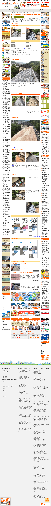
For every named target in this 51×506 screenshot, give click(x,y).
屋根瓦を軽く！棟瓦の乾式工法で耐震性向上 (45, 215)
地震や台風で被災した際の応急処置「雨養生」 (6, 140)
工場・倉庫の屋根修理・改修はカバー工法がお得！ (45, 284)
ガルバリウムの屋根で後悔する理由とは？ (6, 200)
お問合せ (4, 307)
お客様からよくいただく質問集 (38, 378)
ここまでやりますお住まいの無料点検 (40, 10)
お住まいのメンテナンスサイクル (38, 461)
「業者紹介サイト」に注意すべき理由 (45, 268)
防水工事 (45, 66)
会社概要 (46, 10)
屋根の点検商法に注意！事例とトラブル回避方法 (45, 258)
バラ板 (29, 111)
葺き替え (24, 48)
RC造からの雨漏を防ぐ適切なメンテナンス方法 (40, 450)
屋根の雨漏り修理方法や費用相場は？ (6, 214)
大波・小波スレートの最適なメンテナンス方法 (6, 131)
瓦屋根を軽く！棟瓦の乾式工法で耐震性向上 (39, 440)
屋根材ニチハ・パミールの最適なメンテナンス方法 (45, 191)
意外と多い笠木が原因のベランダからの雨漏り (6, 102)
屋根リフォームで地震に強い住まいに (23, 387)
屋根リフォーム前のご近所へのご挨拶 (44, 245)
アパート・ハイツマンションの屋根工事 (45, 297)
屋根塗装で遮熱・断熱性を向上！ (38, 437)
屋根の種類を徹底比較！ (44, 172)
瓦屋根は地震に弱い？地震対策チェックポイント (45, 218)
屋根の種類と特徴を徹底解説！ (5, 81)
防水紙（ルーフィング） (31, 163)
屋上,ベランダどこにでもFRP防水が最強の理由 (6, 115)
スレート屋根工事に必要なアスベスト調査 (39, 445)
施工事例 (16, 10)
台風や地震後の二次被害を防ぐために (45, 213)
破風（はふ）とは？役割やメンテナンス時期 (6, 236)
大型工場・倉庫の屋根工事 (22, 392)
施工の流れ (28, 10)
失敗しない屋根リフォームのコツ (45, 160)
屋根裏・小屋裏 (5, 156)
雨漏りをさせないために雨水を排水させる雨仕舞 (6, 164)
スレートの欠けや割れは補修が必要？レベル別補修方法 (41, 404)
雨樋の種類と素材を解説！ (22, 427)
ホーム (5, 10)
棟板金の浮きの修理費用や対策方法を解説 (6, 93)
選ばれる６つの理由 (5, 371)
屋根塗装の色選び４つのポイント (44, 224)
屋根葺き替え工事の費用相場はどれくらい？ (45, 164)
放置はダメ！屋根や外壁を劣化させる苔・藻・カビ (40, 482)
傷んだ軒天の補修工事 (37, 458)
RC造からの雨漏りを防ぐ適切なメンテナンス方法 (6, 216)
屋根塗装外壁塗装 (45, 77)
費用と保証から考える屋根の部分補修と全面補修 (25, 407)
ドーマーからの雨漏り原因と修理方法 (6, 220)
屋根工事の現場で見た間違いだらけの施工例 (45, 222)
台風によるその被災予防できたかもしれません (45, 207)
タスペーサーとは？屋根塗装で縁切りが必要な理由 (40, 418)
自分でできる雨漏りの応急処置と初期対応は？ (45, 230)
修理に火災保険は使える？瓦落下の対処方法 (45, 211)
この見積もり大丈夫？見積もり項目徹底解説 (45, 250)
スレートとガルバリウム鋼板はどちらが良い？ (45, 134)
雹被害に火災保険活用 (37, 498)
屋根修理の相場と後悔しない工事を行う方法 (45, 162)
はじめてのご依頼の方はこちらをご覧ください (24, 370)
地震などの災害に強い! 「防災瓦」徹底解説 (45, 220)
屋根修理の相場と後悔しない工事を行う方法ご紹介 (25, 400)
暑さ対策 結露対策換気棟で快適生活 (5, 158)
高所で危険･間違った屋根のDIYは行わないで (40, 451)
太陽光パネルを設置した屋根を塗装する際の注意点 (25, 428)
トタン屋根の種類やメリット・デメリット (45, 183)
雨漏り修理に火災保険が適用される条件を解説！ (45, 232)
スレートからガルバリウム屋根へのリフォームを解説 (45, 136)
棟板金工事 (46, 73)
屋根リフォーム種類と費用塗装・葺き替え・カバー (45, 175)
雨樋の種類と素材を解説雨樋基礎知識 (6, 229)
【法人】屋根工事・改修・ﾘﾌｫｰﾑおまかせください (45, 301)
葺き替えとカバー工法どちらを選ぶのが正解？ (45, 170)
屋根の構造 (4, 95)
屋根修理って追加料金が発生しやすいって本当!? (45, 262)
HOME (12, 12)
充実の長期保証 (5, 376)
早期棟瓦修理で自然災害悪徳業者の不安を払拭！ (6, 128)
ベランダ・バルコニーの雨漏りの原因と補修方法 (6, 120)
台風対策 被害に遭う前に (22, 386)
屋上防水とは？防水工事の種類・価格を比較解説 (6, 117)
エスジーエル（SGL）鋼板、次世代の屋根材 (39, 475)
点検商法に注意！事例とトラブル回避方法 (24, 379)
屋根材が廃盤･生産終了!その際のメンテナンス (6, 190)
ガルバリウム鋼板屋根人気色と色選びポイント (45, 144)
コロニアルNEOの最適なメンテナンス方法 (45, 195)
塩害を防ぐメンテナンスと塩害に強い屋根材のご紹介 (41, 481)
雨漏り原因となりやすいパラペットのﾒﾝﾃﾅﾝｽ (6, 113)
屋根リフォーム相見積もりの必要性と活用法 (24, 402)
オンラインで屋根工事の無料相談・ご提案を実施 (45, 241)
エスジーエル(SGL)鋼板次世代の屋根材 (6, 203)
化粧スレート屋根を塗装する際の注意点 (44, 189)
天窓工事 (45, 80)
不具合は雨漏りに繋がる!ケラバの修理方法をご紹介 (40, 419)
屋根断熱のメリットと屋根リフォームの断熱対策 (6, 227)
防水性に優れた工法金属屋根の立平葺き (5, 137)
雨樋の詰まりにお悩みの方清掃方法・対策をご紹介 (45, 288)
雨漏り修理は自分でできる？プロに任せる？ (6, 89)
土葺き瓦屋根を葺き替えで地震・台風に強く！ (6, 126)
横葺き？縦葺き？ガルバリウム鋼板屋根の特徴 (45, 149)
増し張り (15, 147)
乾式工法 (25, 55)
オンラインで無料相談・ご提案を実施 (23, 371)
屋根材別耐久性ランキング (5, 184)
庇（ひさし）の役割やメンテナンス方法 (6, 218)
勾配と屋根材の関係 (5, 162)
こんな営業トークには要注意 (45, 254)
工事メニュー (34, 10)
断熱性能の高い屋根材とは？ (5, 225)
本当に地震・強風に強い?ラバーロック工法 (6, 142)
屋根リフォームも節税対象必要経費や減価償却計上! (45, 303)
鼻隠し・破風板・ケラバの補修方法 (6, 97)
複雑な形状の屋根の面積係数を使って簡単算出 (6, 146)
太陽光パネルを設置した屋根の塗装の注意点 (45, 187)
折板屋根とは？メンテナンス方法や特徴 (45, 185)
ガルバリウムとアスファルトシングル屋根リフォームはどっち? (6, 195)
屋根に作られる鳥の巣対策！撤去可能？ (45, 293)
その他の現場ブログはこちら (36, 291)
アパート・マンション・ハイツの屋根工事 (24, 393)
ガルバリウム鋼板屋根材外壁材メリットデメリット (45, 151)
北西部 (3, 321)
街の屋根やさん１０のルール (6, 372)
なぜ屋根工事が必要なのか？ (45, 158)
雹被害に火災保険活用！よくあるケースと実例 (45, 234)
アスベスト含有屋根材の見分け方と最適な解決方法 (40, 444)
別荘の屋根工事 (44, 298)
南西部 (3, 327)
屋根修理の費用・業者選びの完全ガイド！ (6, 84)
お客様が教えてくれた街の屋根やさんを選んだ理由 (9, 385)
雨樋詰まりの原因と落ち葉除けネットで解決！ (45, 291)
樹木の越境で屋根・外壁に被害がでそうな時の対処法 (45, 264)
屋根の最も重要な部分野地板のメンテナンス (6, 178)
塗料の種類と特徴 (36, 377)
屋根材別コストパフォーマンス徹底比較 (6, 181)
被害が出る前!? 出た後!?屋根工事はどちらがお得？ (45, 252)
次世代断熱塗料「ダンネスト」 (44, 226)
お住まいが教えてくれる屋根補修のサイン (45, 168)
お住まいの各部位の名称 (6, 82)
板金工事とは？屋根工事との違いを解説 (6, 91)
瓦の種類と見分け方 (5, 168)
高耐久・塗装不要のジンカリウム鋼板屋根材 (6, 207)
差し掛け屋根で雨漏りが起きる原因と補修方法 (40, 488)
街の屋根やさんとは (5, 370)
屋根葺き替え (46, 52)
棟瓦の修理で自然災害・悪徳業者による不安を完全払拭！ (41, 424)
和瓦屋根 (21, 48)
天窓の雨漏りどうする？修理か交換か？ (6, 223)
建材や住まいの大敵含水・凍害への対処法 (6, 160)
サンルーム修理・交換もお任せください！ (45, 282)
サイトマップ (4, 309)
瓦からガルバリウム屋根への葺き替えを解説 (45, 138)
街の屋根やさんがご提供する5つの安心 (10, 10)
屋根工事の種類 (45, 49)
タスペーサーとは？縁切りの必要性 (5, 106)
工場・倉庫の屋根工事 (45, 294)
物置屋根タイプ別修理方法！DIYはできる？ (45, 280)
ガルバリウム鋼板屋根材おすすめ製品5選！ (45, 147)
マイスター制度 (5, 377)
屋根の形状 (13, 165)
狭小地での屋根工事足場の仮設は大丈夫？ (45, 197)
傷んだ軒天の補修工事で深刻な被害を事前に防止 (6, 104)
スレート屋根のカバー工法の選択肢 (45, 177)
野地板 (26, 111)
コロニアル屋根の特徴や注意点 (44, 181)
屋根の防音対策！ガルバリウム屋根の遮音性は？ (45, 153)
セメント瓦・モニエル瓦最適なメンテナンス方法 (6, 124)
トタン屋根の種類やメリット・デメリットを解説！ (40, 405)
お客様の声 (22, 10)
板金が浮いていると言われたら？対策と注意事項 (45, 260)
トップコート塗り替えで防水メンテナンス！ (6, 234)
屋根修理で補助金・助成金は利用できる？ (45, 236)
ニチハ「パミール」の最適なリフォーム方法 (39, 380)
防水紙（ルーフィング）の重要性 (38, 466)
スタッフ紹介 (4, 298)
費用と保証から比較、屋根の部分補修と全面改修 (45, 166)
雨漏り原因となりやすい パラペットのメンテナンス (25, 414)
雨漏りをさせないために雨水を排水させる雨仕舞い (40, 489)
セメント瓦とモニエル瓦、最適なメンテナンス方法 (40, 409)
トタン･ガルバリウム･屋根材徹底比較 (6, 198)
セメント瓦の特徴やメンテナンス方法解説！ (6, 122)
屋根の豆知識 (4, 179)
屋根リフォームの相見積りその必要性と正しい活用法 (45, 243)
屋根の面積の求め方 (5, 144)
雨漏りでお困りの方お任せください (23, 376)
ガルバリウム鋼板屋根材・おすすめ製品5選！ (40, 388)
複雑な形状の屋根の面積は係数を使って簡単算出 (40, 432)
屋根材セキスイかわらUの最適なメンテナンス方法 (45, 193)
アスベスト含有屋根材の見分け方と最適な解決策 (6, 172)
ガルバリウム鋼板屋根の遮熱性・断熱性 (45, 142)
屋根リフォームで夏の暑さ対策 (22, 391)
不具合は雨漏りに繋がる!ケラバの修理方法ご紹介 (6, 99)
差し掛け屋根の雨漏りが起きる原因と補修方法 (6, 154)
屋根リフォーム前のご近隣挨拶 (22, 378)
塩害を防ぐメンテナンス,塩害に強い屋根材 (6, 186)
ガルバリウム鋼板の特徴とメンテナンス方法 (6, 205)
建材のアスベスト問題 (6, 174)
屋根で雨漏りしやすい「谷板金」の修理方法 (6, 166)
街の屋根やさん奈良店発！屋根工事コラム (8, 386)
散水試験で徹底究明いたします (22, 385)
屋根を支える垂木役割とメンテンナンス (6, 211)
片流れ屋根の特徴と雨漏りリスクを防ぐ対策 (6, 150)
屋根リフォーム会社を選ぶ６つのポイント (45, 203)
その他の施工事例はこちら (36, 236)
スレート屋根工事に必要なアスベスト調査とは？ (6, 232)
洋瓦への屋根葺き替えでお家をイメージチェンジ (6, 193)
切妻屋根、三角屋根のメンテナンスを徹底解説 (6, 152)
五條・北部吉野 (5, 324)
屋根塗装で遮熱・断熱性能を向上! (45, 228)
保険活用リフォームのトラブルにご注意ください (45, 266)
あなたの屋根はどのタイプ (37, 372)
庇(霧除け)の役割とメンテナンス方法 (5, 133)
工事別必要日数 (44, 201)
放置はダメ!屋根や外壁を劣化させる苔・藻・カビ (6, 188)
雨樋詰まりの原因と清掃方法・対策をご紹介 (24, 423)
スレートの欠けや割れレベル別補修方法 (45, 179)
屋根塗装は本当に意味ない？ (5, 87)
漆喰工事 (45, 59)
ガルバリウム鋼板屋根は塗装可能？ (45, 140)
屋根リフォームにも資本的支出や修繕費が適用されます (25, 406)
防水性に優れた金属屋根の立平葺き (38, 476)
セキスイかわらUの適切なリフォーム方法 (39, 379)
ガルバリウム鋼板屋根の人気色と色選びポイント (40, 396)
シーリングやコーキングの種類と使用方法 (6, 135)
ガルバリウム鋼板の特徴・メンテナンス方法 (39, 447)
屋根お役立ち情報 (44, 205)
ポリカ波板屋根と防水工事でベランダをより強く (45, 286)
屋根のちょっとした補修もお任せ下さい (24, 377)
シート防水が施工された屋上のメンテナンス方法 (6, 111)
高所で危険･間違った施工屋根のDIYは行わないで (6, 209)
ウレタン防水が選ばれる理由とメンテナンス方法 (6, 108)
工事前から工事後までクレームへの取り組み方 (45, 248)
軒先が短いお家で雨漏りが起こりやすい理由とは (6, 170)
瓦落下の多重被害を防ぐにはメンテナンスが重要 (45, 209)
